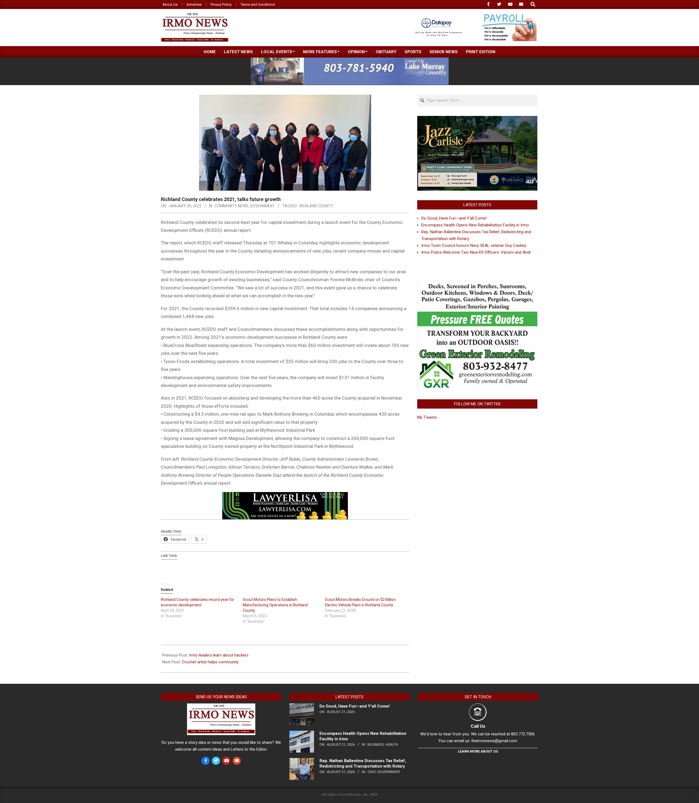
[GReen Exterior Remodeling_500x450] (477, 285)
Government (262, 206)
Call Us (478, 726)
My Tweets (427, 417)
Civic (372, 772)
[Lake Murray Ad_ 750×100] (350, 60)
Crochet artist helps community (210, 662)
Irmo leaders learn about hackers (218, 655)
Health (392, 744)
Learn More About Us (478, 751)
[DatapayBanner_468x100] (473, 16)
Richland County (316, 206)
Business (376, 744)
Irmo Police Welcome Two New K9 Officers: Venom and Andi (476, 252)
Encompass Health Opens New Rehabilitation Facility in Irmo (475, 225)
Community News (231, 206)
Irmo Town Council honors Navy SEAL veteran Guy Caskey (473, 245)
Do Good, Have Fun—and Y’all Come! (454, 218)
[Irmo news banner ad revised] (285, 496)
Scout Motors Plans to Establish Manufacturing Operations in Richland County (275, 605)
